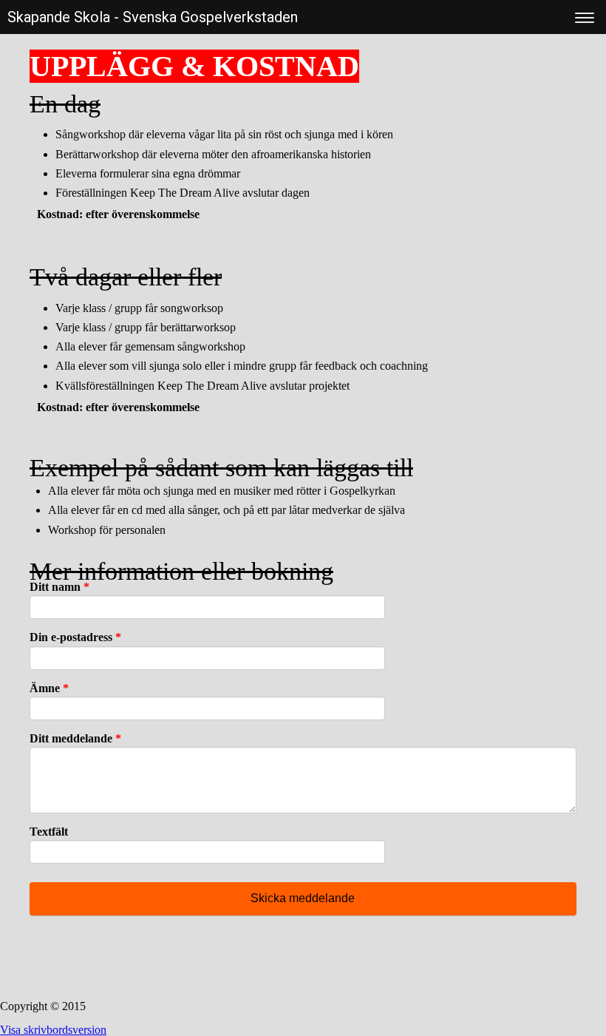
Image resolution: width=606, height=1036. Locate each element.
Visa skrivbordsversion (53, 1029)
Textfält (49, 831)
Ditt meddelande (75, 738)
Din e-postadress (75, 637)
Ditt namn (59, 586)
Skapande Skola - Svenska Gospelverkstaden (152, 17)
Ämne (49, 688)
